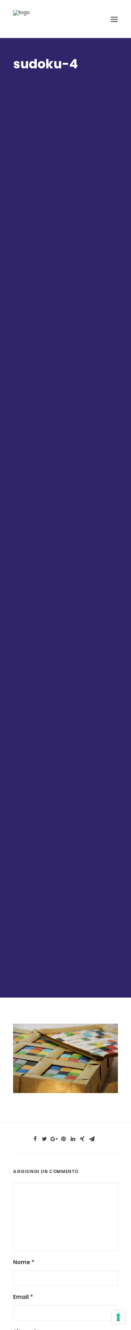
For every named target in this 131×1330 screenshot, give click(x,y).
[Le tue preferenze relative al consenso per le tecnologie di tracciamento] (118, 1317)
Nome (24, 1262)
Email (23, 1297)
